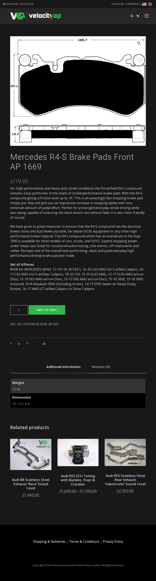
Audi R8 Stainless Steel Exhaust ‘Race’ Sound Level (30, 483)
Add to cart (47, 310)
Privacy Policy (113, 541)
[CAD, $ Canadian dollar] (150, 3)
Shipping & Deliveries (49, 541)
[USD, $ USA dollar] (144, 3)
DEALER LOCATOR (19, 4)
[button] (139, 43)
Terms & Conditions (84, 541)
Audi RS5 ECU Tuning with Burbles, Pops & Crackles (78, 479)
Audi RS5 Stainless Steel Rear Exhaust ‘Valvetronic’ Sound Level (125, 479)
